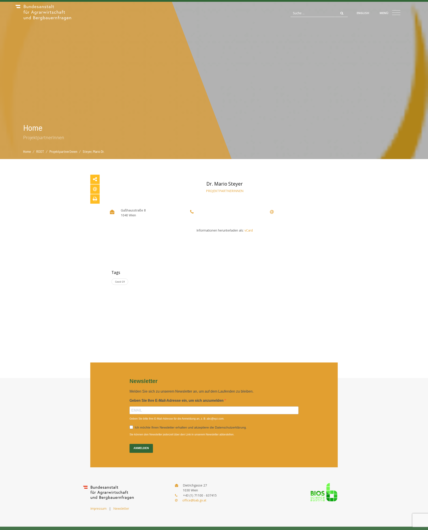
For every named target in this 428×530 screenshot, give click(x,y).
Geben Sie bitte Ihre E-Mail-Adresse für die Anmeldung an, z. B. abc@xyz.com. (177, 418)
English (363, 13)
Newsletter (121, 508)
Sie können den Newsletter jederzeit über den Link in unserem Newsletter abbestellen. (182, 434)
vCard (249, 230)
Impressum (98, 508)
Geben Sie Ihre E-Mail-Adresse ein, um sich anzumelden (177, 400)
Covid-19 (120, 281)
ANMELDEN (141, 448)
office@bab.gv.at (194, 500)
